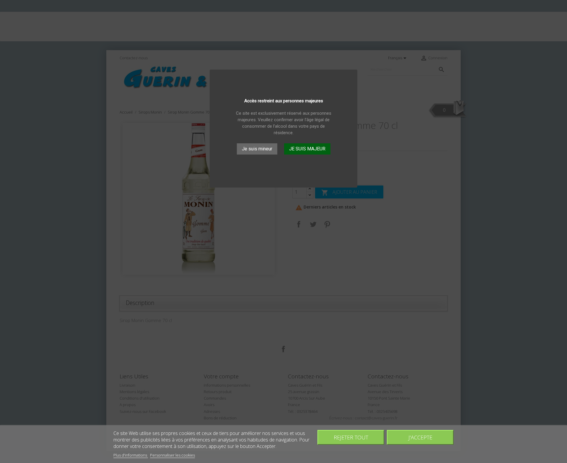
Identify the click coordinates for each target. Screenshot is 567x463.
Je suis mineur (257, 149)
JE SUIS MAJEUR (307, 149)
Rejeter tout (351, 437)
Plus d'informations (130, 455)
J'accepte (420, 437)
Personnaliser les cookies (172, 455)
